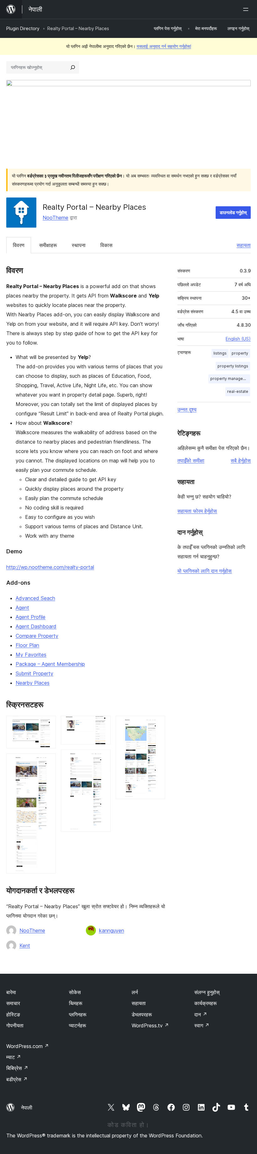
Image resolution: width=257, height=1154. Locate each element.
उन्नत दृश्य (187, 409)
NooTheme (55, 217)
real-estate (237, 391)
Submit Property (34, 673)
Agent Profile (30, 617)
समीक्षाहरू (48, 245)
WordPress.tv (150, 1025)
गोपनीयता (15, 1025)
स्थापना (79, 245)
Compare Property (37, 636)
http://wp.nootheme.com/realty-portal (50, 567)
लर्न (135, 992)
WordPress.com (27, 1046)
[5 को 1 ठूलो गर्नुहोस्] (47, 724)
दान (200, 1014)
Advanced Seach (35, 598)
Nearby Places (33, 683)
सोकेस (75, 992)
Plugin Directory (22, 28)
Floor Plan (27, 645)
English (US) (238, 338)
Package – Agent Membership (50, 664)
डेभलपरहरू (142, 1014)
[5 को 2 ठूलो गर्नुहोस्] (47, 762)
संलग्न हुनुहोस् (207, 992)
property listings (233, 366)
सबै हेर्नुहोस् (241, 460)
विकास (106, 245)
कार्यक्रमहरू (205, 1003)
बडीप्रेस (17, 1079)
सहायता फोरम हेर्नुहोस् (197, 511)
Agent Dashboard (36, 626)
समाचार (13, 1003)
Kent (24, 945)
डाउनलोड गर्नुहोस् (233, 212)
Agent (22, 607)
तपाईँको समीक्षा (190, 460)
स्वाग (201, 1025)
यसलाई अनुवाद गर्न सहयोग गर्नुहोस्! (164, 46)
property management (230, 378)
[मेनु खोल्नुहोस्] (247, 9)
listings (220, 353)
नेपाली (26, 1107)
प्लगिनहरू (78, 1014)
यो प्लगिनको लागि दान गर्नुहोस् (204, 571)
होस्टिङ (13, 1014)
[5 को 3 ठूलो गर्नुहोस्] (102, 724)
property (240, 353)
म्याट (13, 1057)
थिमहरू (75, 1003)
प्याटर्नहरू (77, 1025)
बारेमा (11, 992)
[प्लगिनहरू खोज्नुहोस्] (72, 67)
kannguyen (111, 930)
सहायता (244, 245)
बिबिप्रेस (17, 1068)
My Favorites (31, 654)
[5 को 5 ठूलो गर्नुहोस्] (157, 724)
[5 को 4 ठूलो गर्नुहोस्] (102, 758)
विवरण (18, 245)
